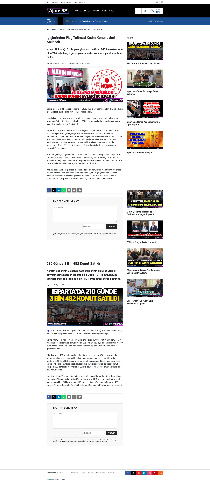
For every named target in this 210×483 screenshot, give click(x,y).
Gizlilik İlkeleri (100, 473)
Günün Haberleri (66, 2)
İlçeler (87, 11)
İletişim (90, 473)
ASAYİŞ (96, 11)
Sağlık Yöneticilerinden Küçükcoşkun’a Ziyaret (92, 23)
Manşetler (55, 2)
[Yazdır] (74, 190)
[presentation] (54, 21)
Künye (83, 473)
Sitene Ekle (82, 2)
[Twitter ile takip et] (133, 473)
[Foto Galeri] (162, 2)
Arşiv (75, 2)
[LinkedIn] (58, 190)
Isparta (77, 11)
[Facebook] (49, 190)
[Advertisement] (36, 58)
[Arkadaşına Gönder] (69, 190)
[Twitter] (54, 190)
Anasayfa (52, 29)
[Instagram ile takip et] (149, 473)
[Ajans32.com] (58, 11)
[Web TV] (157, 2)
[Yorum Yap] (79, 190)
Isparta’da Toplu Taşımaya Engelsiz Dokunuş (91, 21)
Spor (104, 11)
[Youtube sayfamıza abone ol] (139, 473)
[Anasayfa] (48, 2)
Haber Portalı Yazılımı (57, 480)
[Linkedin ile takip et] (144, 473)
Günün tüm (155, 21)
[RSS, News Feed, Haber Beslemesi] (160, 473)
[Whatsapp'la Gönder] (63, 190)
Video (111, 11)
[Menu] (138, 11)
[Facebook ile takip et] (128, 473)
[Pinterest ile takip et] (155, 473)
